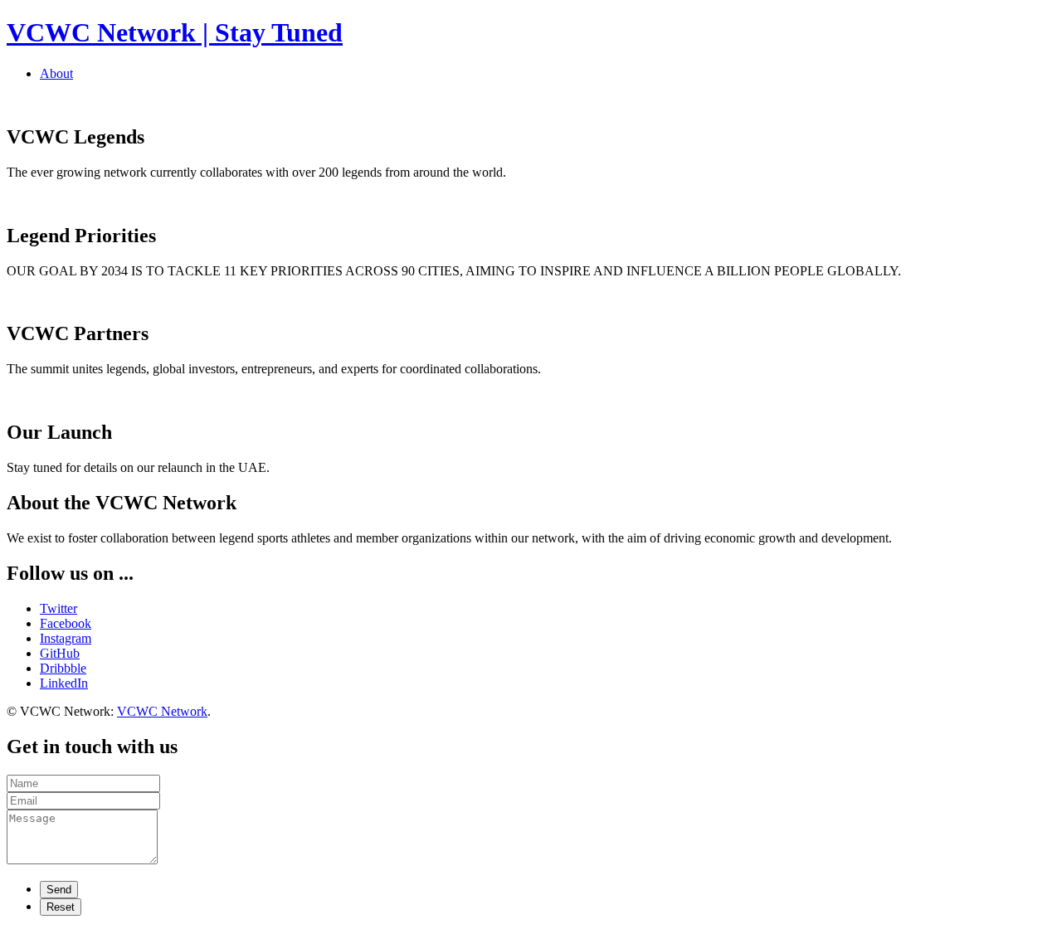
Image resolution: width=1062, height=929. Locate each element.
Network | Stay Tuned (175, 32)
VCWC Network (162, 711)
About (56, 73)
